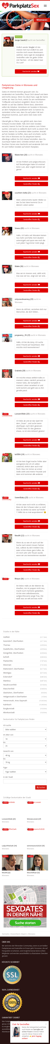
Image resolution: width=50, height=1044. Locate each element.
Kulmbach (25, 704)
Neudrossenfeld (25, 684)
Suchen (42, 787)
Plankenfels (25, 661)
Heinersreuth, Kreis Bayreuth (25, 700)
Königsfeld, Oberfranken (25, 653)
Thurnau (25, 645)
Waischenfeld (25, 688)
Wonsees (39, 154)
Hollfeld (25, 637)
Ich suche (7, 725)
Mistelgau (25, 673)
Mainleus (25, 680)
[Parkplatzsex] (20, 6)
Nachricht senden (29, 71)
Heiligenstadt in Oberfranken (25, 696)
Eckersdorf (25, 677)
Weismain (25, 665)
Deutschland (15, 934)
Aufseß (25, 657)
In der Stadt (8, 777)
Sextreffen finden (30, 184)
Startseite (5, 934)
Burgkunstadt (25, 708)
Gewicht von (8, 751)
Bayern (24, 934)
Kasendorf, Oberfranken (25, 641)
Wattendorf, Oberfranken (25, 669)
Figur (5, 767)
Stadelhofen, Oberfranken (25, 649)
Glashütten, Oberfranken (25, 692)
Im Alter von (8, 735)
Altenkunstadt (25, 712)
